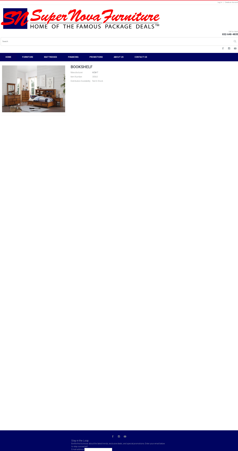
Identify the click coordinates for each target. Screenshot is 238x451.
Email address (77, 449)
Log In (220, 2)
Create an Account (231, 2)
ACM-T (95, 72)
